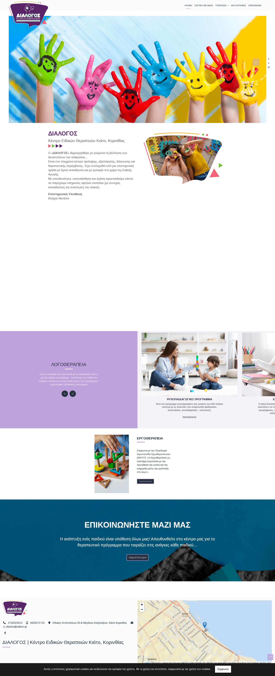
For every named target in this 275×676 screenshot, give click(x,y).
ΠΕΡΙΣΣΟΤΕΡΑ (192, 295)
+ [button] (142, 605)
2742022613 (15, 623)
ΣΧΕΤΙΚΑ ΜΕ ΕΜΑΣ (203, 5)
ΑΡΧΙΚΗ (188, 5)
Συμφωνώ (223, 669)
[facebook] (5, 633)
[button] (20, 61)
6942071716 (37, 623)
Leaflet (147, 662)
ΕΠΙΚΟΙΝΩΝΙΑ (254, 5)
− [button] (142, 609)
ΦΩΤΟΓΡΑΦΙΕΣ (238, 5)
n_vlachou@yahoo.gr (15, 626)
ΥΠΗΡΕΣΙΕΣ (221, 5)
